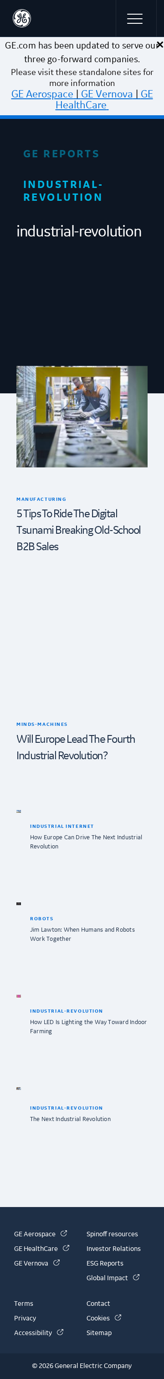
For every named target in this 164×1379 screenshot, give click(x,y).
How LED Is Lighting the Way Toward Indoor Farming (88, 1027)
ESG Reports (105, 1263)
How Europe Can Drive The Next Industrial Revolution (86, 842)
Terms (23, 1304)
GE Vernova (107, 94)
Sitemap (99, 1333)
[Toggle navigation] (136, 18)
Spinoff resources (112, 1234)
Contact (98, 1304)
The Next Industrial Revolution (70, 1119)
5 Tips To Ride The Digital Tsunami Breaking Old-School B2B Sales (78, 530)
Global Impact (113, 1278)
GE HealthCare (104, 100)
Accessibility (38, 1333)
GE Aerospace (42, 94)
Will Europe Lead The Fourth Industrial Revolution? (75, 748)
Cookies (104, 1318)
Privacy (25, 1318)
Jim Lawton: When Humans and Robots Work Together (82, 934)
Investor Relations (114, 1249)
